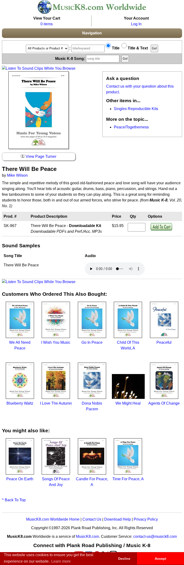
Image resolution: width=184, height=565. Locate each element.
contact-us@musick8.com (155, 536)
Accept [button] (160, 558)
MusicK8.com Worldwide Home (53, 519)
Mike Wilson (17, 175)
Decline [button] (124, 558)
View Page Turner (40, 156)
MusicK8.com (87, 536)
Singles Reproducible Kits (136, 109)
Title (115, 48)
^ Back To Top (14, 500)
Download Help (117, 519)
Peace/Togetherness (131, 127)
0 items (46, 24)
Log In (136, 24)
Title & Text (137, 48)
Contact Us (91, 519)
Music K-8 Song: (70, 58)
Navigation (92, 33)
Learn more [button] (61, 561)
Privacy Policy (146, 519)
